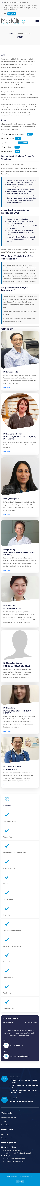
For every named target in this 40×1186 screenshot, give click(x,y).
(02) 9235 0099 (16, 1045)
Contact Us (5, 1125)
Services (4, 1121)
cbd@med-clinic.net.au (20, 1056)
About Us (4, 1134)
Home (11, 33)
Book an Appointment (8, 1117)
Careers (4, 1138)
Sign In (12, 14)
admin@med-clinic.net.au (21, 1101)
